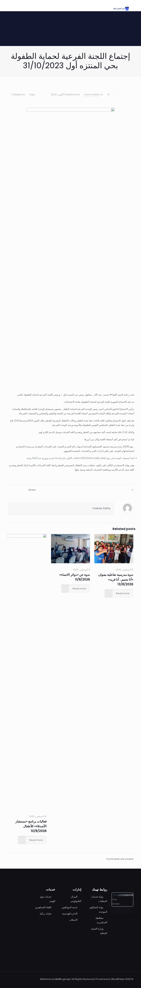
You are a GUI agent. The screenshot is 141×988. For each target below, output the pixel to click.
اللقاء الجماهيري (43, 907)
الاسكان (73, 920)
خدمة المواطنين (69, 907)
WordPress (117, 979)
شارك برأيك (45, 913)
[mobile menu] (14, 5)
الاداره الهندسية (69, 913)
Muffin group (62, 979)
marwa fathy (91, 94)
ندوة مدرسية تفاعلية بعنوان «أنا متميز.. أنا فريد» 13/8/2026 (115, 579)
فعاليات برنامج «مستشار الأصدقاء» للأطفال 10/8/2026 (31, 826)
